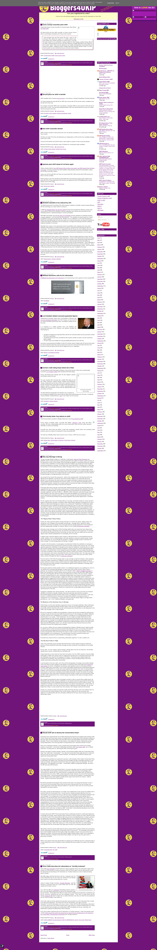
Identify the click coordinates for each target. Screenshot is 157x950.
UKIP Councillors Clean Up (105, 125)
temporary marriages (84, 526)
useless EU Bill (48, 895)
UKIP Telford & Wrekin (105, 180)
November (100, 254)
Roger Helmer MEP (104, 97)
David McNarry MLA (104, 77)
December (100, 251)
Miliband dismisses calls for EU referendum (57, 275)
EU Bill (63, 920)
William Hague (88, 920)
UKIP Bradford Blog (104, 135)
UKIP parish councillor (54, 62)
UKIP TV (99, 208)
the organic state (80, 747)
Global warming (47, 259)
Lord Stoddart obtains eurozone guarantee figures (60, 316)
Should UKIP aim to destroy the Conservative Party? (60, 733)
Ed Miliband (46, 300)
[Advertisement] (52, 80)
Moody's (56, 401)
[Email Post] (55, 53)
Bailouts (46, 352)
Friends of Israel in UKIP (106, 79)
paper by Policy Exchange (80, 459)
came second (60, 98)
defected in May (76, 422)
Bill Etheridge (103, 68)
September (100, 258)
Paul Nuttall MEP (103, 92)
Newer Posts (43, 935)
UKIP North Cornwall (104, 164)
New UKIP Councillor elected (52, 128)
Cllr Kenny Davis (47, 149)
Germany (51, 401)
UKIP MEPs (100, 204)
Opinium (52, 186)
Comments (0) (51, 58)
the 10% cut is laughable (64, 215)
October (99, 256)
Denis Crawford (52, 113)
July (98, 263)
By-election (46, 113)
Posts (101, 217)
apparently (56, 889)
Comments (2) (51, 116)
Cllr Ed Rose (61, 440)
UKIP (56, 849)
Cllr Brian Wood (47, 55)
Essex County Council (60, 55)
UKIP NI (99, 206)
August (99, 260)
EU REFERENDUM (69, 920)
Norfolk (69, 113)
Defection (73, 440)
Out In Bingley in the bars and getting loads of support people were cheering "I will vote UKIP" (106, 138)
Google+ (2, 948)
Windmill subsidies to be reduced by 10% (56, 203)
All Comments (103, 219)
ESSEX (53, 55)
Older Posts (92, 935)
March (99, 244)
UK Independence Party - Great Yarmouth (106, 123)
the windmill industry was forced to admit (55, 209)
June (98, 238)
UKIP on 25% (102, 73)
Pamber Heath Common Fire (106, 105)
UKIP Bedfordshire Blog (105, 129)
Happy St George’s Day (104, 188)
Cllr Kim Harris (67, 440)
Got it (117, 3)
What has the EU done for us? (106, 152)
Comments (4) (51, 853)
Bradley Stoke (47, 440)
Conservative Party (48, 849)
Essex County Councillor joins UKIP (55, 24)
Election (53, 149)
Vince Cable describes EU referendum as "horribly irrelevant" (63, 866)
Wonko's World (58, 64)
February (99, 247)
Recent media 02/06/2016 (105, 93)
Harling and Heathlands (62, 113)
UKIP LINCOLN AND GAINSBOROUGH (104, 157)
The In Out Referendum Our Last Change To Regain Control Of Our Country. (107, 146)
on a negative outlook (51, 371)
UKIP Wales (100, 210)
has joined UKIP (44, 28)
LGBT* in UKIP (101, 200)
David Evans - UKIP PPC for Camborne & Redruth (106, 71)
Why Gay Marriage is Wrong (52, 457)
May (98, 240)
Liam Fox (76, 920)
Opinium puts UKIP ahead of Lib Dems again (58, 164)
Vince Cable (81, 920)
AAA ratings (46, 401)
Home (67, 935)
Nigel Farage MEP (104, 90)
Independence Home (105, 88)
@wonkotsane (69, 64)
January (99, 249)
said (60, 395)
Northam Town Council (61, 149)
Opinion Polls (47, 186)
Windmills (58, 259)
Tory (54, 849)
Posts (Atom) (51, 938)
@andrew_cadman (54, 725)
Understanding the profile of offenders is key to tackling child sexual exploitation (106, 112)
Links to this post (60, 53)
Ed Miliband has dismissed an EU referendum (52, 278)
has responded (51, 868)
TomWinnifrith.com (104, 116)
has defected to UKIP (77, 418)
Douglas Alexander (65, 883)
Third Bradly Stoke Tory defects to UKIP (56, 416)
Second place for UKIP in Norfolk (53, 94)
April (98, 242)
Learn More (110, 3)
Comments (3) (51, 719)
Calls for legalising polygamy (83, 570)
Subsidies (53, 259)
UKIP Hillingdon (103, 151)
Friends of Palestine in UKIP (104, 198)
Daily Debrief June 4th (104, 98)
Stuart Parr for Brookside (106, 108)
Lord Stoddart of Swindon (53, 352)
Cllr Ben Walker (54, 440)
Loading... (100, 231)
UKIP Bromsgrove (104, 143)
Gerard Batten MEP (104, 81)
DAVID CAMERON (48, 920)
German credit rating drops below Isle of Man (58, 368)
